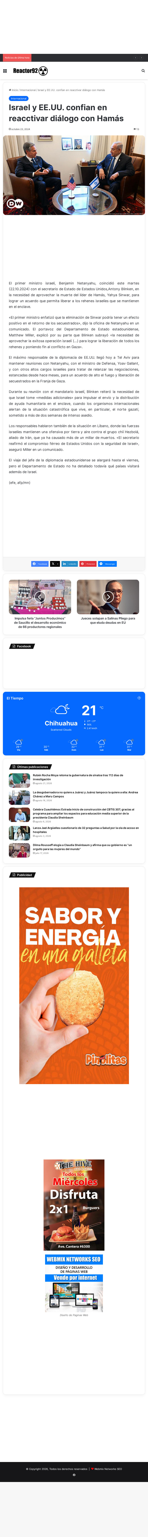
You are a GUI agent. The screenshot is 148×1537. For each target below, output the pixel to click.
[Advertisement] (74, 27)
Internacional (28, 90)
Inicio (14, 90)
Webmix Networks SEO (108, 1468)
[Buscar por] (143, 72)
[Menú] (5, 72)
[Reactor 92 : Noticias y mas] (30, 70)
